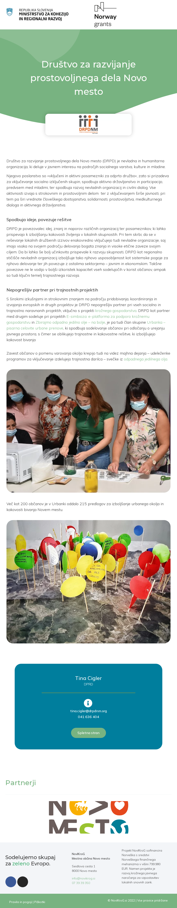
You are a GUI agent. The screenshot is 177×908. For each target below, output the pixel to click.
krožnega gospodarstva (115, 310)
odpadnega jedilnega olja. (146, 359)
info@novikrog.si (83, 878)
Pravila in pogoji (20, 902)
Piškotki (39, 902)
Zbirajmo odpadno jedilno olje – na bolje (70, 322)
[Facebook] (10, 881)
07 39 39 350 (81, 883)
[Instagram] (22, 881)
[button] (156, 14)
